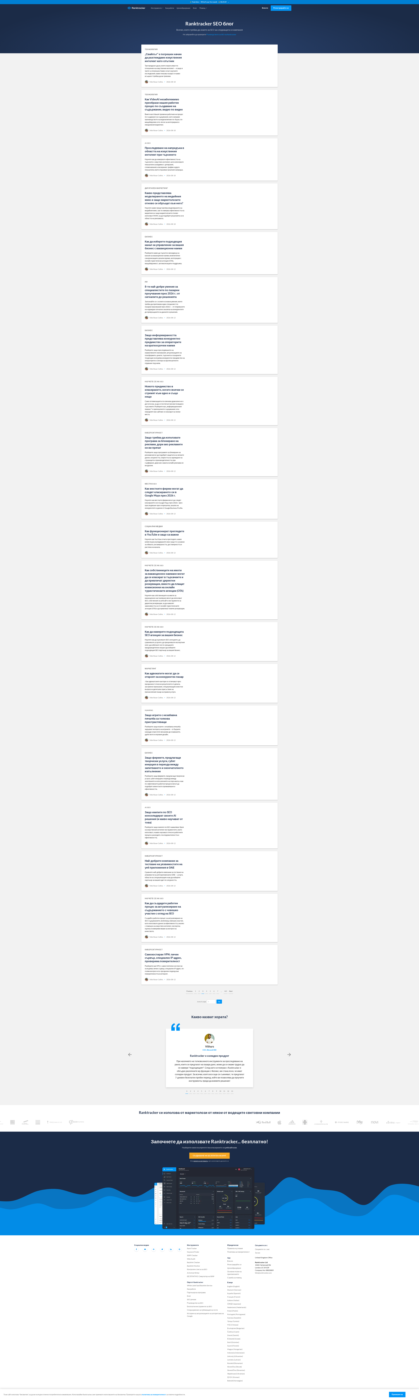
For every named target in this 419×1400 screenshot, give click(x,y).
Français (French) (233, 1297)
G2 (179, 1249)
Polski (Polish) (232, 1311)
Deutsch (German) (234, 1290)
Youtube (145, 1249)
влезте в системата (201, 1161)
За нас (257, 1253)
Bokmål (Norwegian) (235, 1381)
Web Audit (191, 1259)
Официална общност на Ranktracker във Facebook (153, 1249)
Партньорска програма (196, 1292)
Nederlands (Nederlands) (236, 1307)
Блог (195, 8)
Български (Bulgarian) (235, 1328)
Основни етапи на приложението (234, 1272)
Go (219, 1002)
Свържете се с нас (262, 1249)
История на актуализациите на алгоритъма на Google (205, 1314)
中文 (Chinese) (232, 1325)
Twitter (162, 1249)
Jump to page (201, 1002)
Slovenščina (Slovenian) (236, 1370)
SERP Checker (192, 1255)
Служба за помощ (234, 1278)
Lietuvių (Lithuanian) (235, 1356)
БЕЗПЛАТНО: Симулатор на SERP (200, 1276)
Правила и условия (235, 1248)
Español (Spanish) (234, 1293)
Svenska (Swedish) (234, 1318)
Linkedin (171, 1249)
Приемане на (397, 1394)
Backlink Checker (193, 1262)
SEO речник (191, 1299)
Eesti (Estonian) (233, 1342)
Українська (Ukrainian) (236, 1374)
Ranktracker (136, 8)
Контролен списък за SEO (197, 1269)
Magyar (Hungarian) (234, 1349)
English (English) (233, 1286)
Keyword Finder (193, 1252)
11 (224, 1091)
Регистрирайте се (281, 8)
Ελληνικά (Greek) (233, 1339)
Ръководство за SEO (195, 1303)
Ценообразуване (183, 8)
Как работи (169, 8)
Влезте (265, 8)
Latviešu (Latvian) (234, 1360)
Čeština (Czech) (233, 1332)
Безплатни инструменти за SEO (199, 1306)
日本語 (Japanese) (234, 1304)
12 (228, 1091)
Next (231, 991)
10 (220, 1091)
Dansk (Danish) (233, 1335)
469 (225, 991)
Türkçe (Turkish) (233, 1321)
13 (232, 1091)
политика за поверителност (154, 1394)
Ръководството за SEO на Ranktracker (221, 34)
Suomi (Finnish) (233, 1346)
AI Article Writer (193, 1273)
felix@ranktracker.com (263, 1273)
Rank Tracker (192, 1248)
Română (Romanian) (235, 1363)
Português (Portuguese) (236, 1314)
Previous (189, 991)
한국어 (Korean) (233, 1377)
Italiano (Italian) (233, 1300)
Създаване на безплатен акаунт (209, 1156)
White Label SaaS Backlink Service (199, 1285)
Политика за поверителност (238, 1252)
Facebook (136, 1249)
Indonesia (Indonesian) (236, 1353)
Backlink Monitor (193, 1266)
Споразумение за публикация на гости (202, 1310)
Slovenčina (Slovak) (234, 1367)
